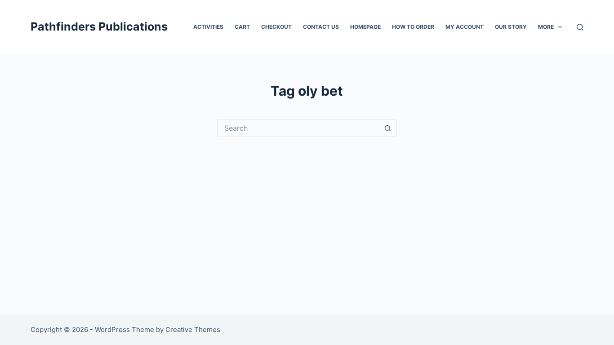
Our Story (511, 26)
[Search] (580, 27)
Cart (242, 26)
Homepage (365, 26)
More (546, 26)
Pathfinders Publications (99, 26)
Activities (208, 26)
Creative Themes (192, 329)
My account (464, 26)
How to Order (413, 26)
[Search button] (388, 128)
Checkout (276, 26)
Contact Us (321, 26)
